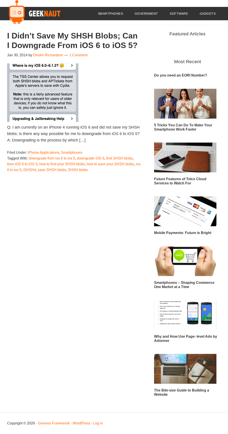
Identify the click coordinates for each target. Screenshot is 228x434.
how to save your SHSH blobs (110, 164)
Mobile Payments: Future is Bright (182, 233)
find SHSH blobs (119, 158)
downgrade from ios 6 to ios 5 (52, 158)
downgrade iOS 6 (90, 158)
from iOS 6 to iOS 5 (22, 164)
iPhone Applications (43, 152)
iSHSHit (29, 170)
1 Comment (78, 55)
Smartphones (71, 152)
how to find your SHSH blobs (62, 164)
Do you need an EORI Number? (180, 75)
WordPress (81, 423)
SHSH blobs (78, 170)
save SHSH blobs (52, 170)
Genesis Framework (54, 423)
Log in (98, 423)
